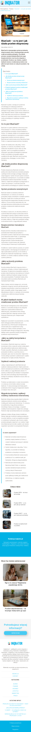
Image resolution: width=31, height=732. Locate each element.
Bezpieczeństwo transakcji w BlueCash (17, 82)
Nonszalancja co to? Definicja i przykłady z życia (15, 714)
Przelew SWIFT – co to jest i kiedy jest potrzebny (21, 514)
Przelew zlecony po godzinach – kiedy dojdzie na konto (15, 704)
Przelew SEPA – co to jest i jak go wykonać (20, 503)
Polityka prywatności (15, 723)
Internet (15, 688)
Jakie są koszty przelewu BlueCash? (16, 85)
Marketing (15, 693)
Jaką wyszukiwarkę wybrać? (15, 708)
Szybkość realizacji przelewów (15, 95)
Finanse (11, 9)
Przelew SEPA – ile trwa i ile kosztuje (21, 493)
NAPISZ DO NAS (16, 633)
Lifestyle (15, 691)
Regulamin (15, 729)
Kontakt (15, 676)
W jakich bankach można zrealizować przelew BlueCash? (16, 88)
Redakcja (15, 674)
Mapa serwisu (15, 726)
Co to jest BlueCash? (11, 73)
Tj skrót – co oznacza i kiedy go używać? (15, 710)
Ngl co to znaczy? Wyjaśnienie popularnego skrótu (15, 584)
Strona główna (4, 9)
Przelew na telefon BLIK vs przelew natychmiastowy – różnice (20, 525)
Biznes (15, 684)
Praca (15, 695)
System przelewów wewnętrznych (15, 80)
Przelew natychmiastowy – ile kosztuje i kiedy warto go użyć (15, 610)
